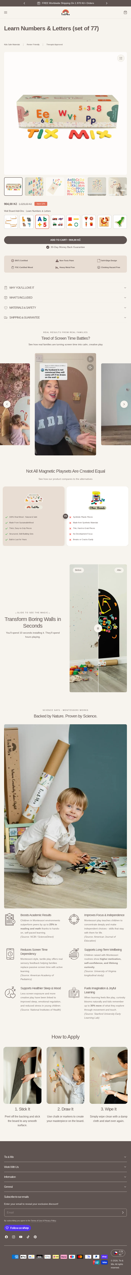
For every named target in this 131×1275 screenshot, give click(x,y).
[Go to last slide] (7, 404)
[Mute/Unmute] (90, 367)
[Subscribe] (123, 1213)
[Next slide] (124, 404)
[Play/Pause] (90, 359)
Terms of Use (37, 1221)
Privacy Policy (50, 1221)
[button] (5, 12)
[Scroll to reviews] (65, 36)
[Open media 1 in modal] (121, 58)
